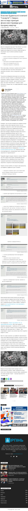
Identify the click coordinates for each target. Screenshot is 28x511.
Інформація (3, 496)
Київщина (3, 492)
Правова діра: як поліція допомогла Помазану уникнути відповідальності (13, 395)
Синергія (2, 382)
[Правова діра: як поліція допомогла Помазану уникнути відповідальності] (14, 391)
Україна (14, 13)
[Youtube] (17, 456)
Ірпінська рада (4, 393)
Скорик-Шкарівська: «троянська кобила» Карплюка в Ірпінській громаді (23, 395)
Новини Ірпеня (4, 13)
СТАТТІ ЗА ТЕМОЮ (9, 385)
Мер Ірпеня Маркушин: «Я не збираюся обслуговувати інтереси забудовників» (4, 396)
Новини (2, 490)
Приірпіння (10, 13)
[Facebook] (11, 456)
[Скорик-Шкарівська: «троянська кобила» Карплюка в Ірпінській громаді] (23, 391)
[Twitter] (14, 456)
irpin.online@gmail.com (17, 453)
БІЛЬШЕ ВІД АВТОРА (19, 385)
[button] (25, 6)
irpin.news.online (5, 27)
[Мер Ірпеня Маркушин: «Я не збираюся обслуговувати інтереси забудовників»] (5, 391)
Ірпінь (2, 494)
